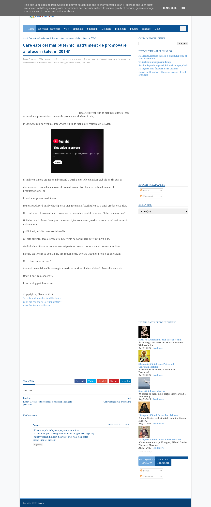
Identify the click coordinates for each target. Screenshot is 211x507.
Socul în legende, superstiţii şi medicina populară (162, 65)
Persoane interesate (163, 461)
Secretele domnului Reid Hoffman (42, 298)
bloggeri (48, 59)
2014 (41, 59)
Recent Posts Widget (145, 452)
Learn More (170, 8)
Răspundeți (38, 445)
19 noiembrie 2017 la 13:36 (118, 425)
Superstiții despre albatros (151, 391)
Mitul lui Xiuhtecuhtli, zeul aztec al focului (159, 339)
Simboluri (78, 28)
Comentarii (147, 196)
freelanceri (102, 59)
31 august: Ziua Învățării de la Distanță (158, 68)
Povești (134, 28)
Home (31, 28)
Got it (184, 8)
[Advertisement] (50, 91)
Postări (146, 190)
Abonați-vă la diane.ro (146, 461)
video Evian (74, 62)
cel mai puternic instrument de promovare (77, 59)
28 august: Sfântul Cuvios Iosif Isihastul (158, 415)
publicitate (42, 62)
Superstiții (92, 28)
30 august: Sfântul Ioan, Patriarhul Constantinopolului (156, 365)
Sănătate (146, 28)
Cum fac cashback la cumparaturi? (42, 301)
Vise (66, 28)
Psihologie (120, 28)
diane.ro (41, 503)
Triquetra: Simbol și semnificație (154, 62)
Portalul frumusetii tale (36, 305)
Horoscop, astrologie (49, 28)
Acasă (25, 38)
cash (56, 59)
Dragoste (106, 28)
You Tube (85, 62)
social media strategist (58, 62)
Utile (157, 28)
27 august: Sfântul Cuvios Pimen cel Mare (159, 439)
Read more (158, 348)
